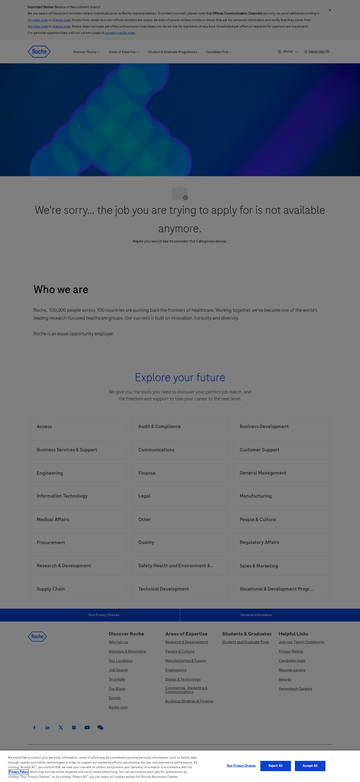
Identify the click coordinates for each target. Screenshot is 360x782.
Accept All (310, 766)
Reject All (276, 766)
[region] (180, 766)
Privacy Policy (18, 772)
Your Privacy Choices (241, 766)
